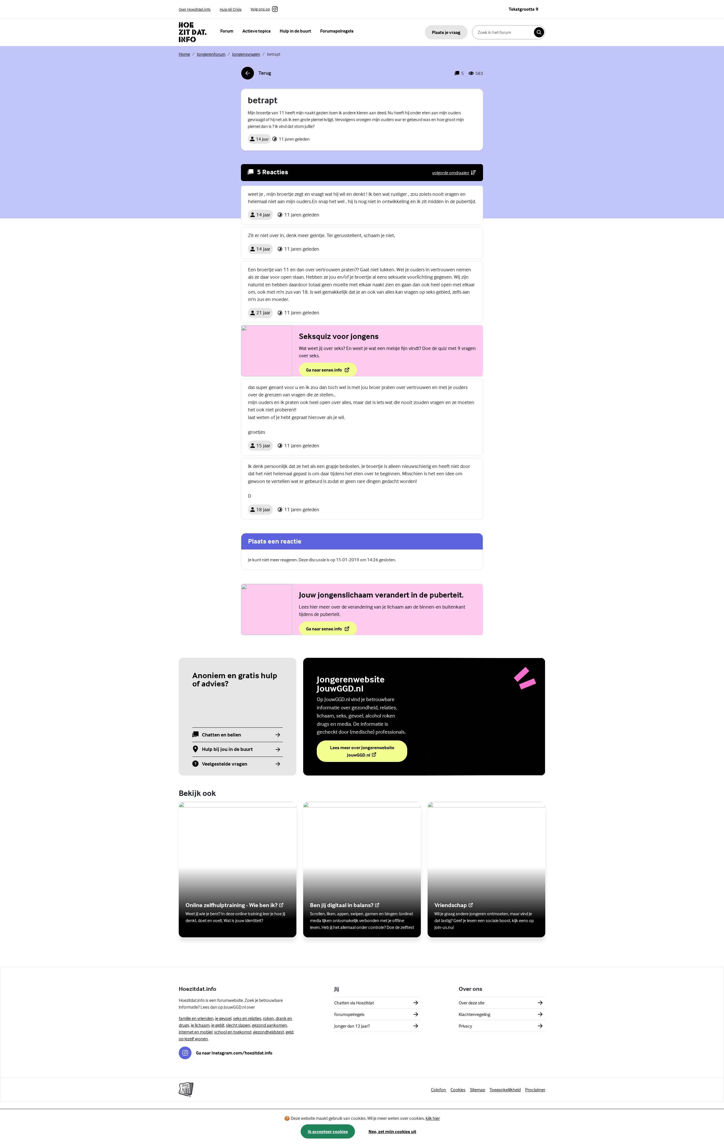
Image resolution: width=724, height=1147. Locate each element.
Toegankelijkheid (505, 1089)
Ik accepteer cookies (328, 1131)
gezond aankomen (269, 1025)
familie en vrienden (196, 1018)
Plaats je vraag (446, 32)
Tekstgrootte (522, 9)
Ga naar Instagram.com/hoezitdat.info (234, 1053)
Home (184, 54)
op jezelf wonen (193, 1038)
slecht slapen (238, 1025)
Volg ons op (260, 9)
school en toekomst (232, 1032)
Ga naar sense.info (331, 371)
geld (289, 1032)
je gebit (217, 1025)
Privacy (465, 1026)
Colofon (438, 1089)
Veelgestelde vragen (224, 764)
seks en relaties (247, 1018)
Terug (256, 75)
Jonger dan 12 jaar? (352, 1026)
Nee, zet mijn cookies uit (392, 1131)
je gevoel (223, 1018)
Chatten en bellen (221, 734)
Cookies (458, 1089)
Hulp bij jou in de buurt (227, 749)
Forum (226, 31)
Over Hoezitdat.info (195, 9)
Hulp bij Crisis (231, 9)
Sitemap (477, 1089)
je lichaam (200, 1025)
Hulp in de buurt (295, 31)
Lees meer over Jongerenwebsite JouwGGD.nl (363, 751)
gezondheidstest (268, 1032)
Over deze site (471, 1003)
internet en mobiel (195, 1032)
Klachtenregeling (474, 1014)
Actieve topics (256, 31)
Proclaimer (535, 1089)
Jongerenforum (211, 54)
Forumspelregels (337, 31)
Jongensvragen (246, 54)
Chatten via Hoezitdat (354, 1003)
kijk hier (433, 1118)
